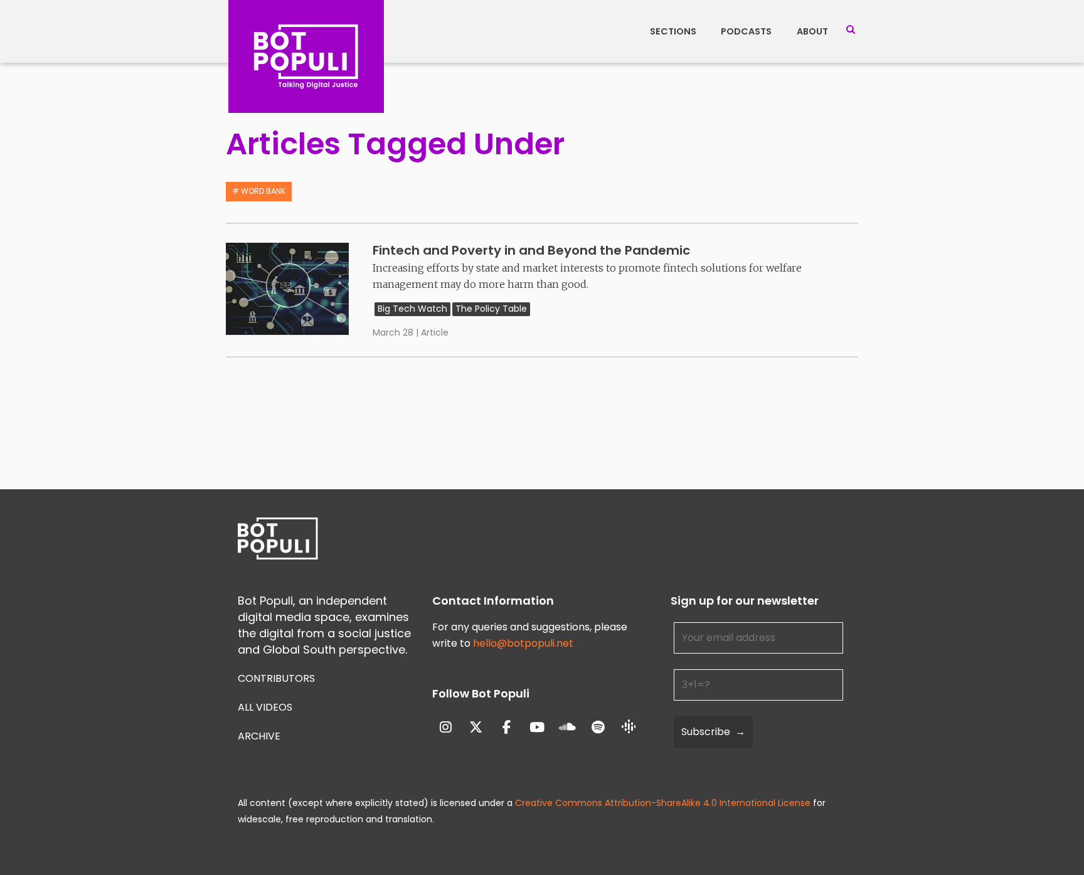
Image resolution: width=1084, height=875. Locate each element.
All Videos (265, 707)
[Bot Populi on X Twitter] (475, 727)
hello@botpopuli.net (523, 643)
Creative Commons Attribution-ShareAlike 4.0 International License (662, 803)
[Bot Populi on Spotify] (598, 727)
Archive (259, 736)
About (812, 31)
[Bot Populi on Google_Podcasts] (628, 727)
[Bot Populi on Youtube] (537, 727)
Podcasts (746, 31)
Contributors (276, 678)
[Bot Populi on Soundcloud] (568, 727)
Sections (673, 31)
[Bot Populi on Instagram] (445, 727)
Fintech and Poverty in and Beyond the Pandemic (531, 250)
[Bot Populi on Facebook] (506, 727)
